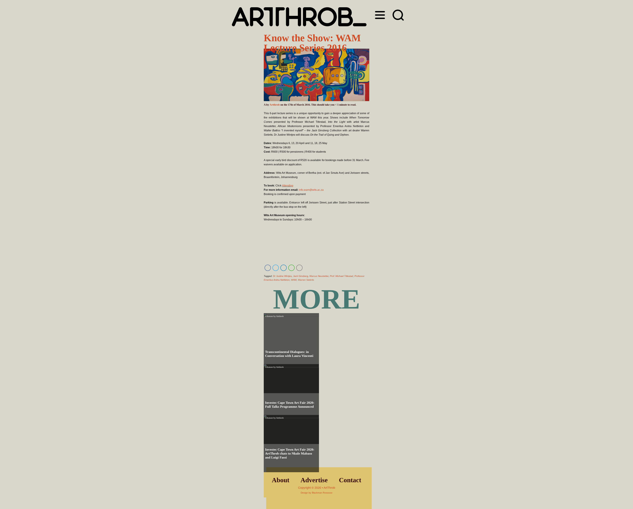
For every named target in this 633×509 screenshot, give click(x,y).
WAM (294, 280)
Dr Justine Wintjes (282, 276)
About (280, 480)
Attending (287, 185)
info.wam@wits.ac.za (311, 189)
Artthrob (275, 104)
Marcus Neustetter (319, 276)
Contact (350, 480)
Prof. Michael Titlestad (341, 276)
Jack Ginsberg (300, 276)
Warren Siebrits (306, 280)
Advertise (314, 480)
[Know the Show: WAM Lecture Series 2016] (316, 75)
